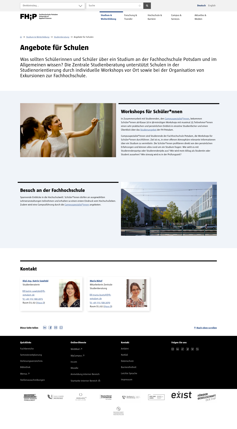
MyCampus (76, 356)
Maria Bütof (96, 281)
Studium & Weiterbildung (37, 37)
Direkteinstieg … (31, 5)
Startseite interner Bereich (84, 381)
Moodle (74, 368)
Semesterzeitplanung (31, 355)
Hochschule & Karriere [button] (155, 17)
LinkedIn (44, 327)
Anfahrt (125, 349)
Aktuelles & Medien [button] (200, 17)
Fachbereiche (27, 349)
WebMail (75, 349)
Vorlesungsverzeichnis (31, 361)
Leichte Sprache (129, 373)
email (55, 327)
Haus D (40, 303)
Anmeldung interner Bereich (85, 374)
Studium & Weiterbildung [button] (108, 17)
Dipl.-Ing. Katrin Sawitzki (35, 281)
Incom (74, 362)
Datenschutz (127, 361)
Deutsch (201, 5)
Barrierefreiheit (128, 367)
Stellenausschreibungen (32, 380)
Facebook (50, 327)
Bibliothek (25, 367)
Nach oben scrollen (207, 328)
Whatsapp (61, 327)
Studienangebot (148, 130)
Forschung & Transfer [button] (130, 17)
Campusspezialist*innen (177, 119)
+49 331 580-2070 (101, 303)
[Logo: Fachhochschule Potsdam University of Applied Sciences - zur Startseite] (39, 17)
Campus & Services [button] (176, 17)
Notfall (124, 355)
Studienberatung (61, 37)
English (212, 5)
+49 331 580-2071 (34, 299)
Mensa (23, 374)
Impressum (126, 379)
